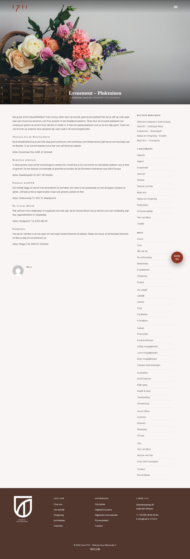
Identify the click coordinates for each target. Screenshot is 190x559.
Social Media (143, 475)
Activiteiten (142, 373)
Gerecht (141, 174)
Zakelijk (141, 295)
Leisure (140, 302)
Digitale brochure (103, 509)
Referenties (142, 205)
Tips (139, 443)
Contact (141, 469)
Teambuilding (143, 397)
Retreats (141, 423)
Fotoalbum (142, 320)
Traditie (140, 223)
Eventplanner (143, 269)
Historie (141, 180)
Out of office (143, 411)
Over (139, 245)
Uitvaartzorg (143, 403)
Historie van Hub (145, 186)
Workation (142, 429)
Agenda (141, 155)
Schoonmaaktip (145, 211)
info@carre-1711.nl (147, 518)
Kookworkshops (145, 340)
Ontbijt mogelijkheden (147, 346)
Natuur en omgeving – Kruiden (151, 135)
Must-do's (141, 192)
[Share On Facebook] (4, 553)
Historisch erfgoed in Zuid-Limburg (153, 121)
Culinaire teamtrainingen (148, 365)
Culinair (140, 328)
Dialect (140, 161)
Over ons (58, 504)
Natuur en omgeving (147, 199)
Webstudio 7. (110, 545)
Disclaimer (100, 504)
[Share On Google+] (17, 553)
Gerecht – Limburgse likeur (150, 126)
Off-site (140, 435)
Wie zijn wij (142, 251)
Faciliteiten (142, 314)
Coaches (141, 417)
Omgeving (142, 276)
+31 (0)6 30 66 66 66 (148, 514)
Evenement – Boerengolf (149, 131)
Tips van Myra (112, 98)
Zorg (139, 308)
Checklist (58, 525)
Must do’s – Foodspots (148, 140)
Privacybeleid (101, 520)
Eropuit (140, 282)
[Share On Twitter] (8, 553)
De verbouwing (144, 257)
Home (140, 239)
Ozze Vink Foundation (147, 461)
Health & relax (143, 391)
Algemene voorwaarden (106, 515)
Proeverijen (142, 334)
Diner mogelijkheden (147, 359)
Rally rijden (142, 385)
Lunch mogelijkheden (147, 352)
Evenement (97, 98)
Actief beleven (144, 378)
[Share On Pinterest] (12, 553)
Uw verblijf (142, 290)
